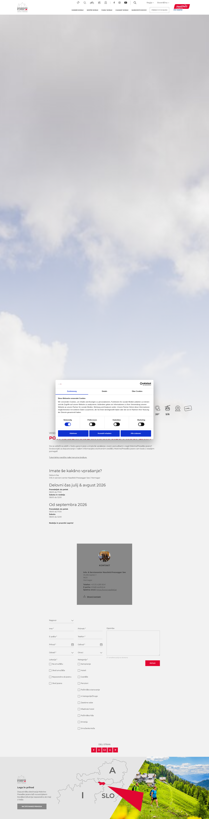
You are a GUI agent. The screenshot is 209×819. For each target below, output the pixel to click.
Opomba (110, 628)
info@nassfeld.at (94, 587)
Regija (150, 3)
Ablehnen (73, 433)
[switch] (92, 424)
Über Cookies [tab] (137, 391)
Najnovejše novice (139, 10)
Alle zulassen (136, 433)
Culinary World (121, 10)
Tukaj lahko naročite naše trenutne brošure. (68, 457)
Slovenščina (162, 3)
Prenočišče (159, 10)
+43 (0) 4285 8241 (94, 585)
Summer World (77, 10)
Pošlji (152, 663)
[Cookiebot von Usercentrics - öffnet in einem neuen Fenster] (141, 384)
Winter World (92, 10)
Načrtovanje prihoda (32, 806)
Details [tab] (104, 391)
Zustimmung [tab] (72, 391)
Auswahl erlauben (104, 433)
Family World (106, 10)
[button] (93, 750)
